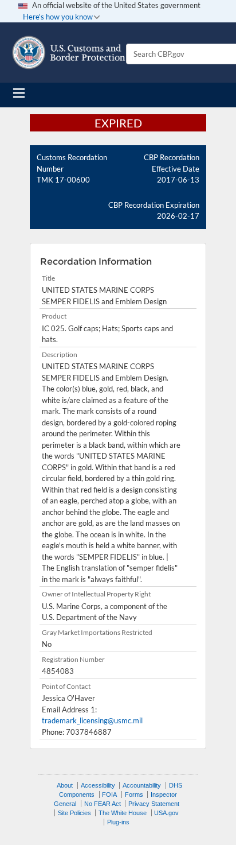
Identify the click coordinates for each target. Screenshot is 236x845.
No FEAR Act (102, 803)
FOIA (109, 794)
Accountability (142, 785)
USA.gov (166, 812)
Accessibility (98, 785)
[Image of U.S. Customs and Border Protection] (68, 52)
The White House (123, 812)
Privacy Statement (153, 803)
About (65, 785)
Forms (134, 794)
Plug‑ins (118, 822)
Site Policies (74, 812)
